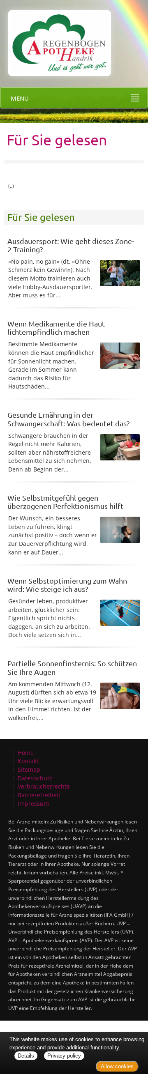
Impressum (33, 803)
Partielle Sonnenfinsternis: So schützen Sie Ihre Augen (72, 667)
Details (26, 1056)
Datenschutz (35, 778)
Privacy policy (64, 1056)
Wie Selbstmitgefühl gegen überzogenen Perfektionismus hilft (65, 501)
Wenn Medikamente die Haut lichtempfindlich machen (56, 327)
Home (26, 753)
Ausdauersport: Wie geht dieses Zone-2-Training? (70, 245)
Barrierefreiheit (39, 795)
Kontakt (28, 761)
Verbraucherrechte (44, 786)
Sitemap (29, 769)
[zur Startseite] (55, 37)
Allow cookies (117, 1066)
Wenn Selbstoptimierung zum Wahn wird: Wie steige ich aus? (67, 584)
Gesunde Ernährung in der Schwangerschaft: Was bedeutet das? (68, 418)
